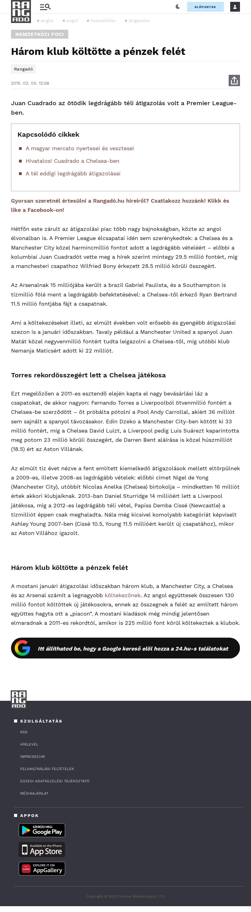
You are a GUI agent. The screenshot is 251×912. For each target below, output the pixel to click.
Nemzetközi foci (39, 34)
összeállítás (103, 20)
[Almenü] (45, 7)
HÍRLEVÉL (29, 744)
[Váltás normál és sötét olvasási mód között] (178, 6)
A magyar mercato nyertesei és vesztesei (80, 148)
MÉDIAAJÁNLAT (34, 793)
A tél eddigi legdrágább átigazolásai (73, 173)
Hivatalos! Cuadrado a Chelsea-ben (72, 161)
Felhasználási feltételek (47, 769)
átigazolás (139, 20)
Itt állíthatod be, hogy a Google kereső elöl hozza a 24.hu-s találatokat (133, 648)
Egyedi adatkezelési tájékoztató (54, 781)
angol (72, 20)
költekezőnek (122, 595)
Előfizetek (205, 7)
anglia (47, 20)
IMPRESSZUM (32, 756)
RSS (24, 732)
